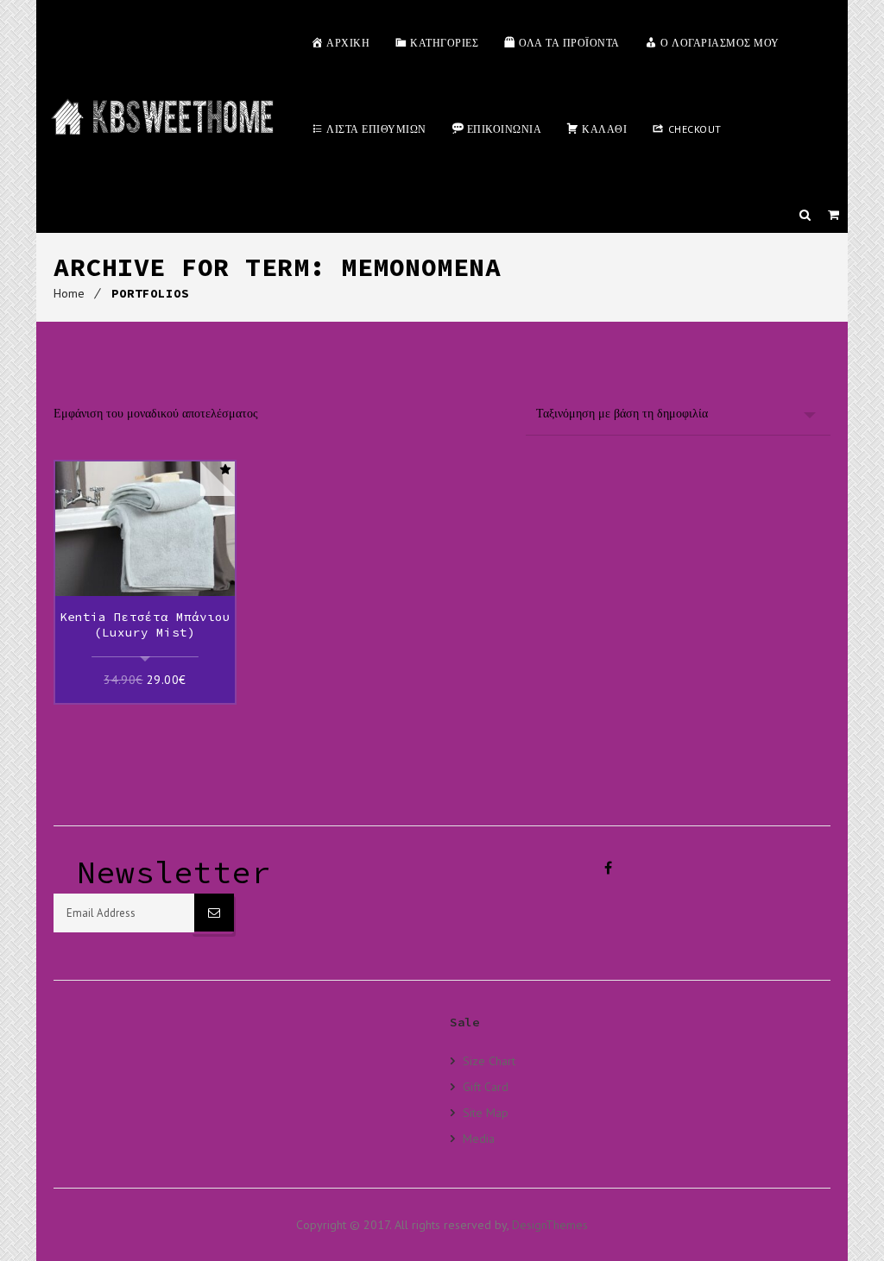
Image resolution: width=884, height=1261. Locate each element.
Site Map (485, 1112)
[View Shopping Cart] (833, 215)
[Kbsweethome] (162, 116)
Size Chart (489, 1061)
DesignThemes (550, 1225)
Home (69, 293)
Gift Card (485, 1086)
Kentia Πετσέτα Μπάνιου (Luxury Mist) (145, 624)
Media (479, 1138)
